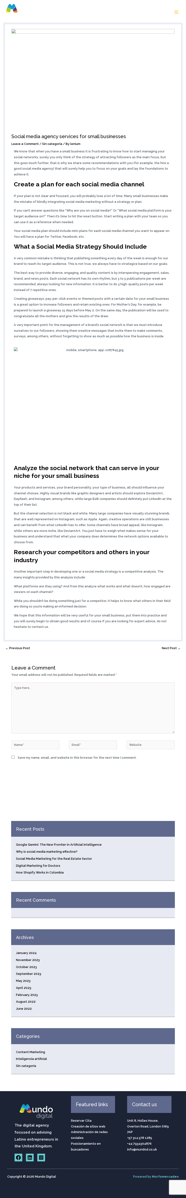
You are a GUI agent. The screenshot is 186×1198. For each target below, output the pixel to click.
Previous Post (17, 648)
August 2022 (26, 1001)
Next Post (171, 648)
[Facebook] (18, 1157)
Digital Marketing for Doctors (38, 865)
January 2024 (26, 953)
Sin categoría (52, 144)
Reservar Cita (81, 1120)
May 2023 (23, 981)
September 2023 (28, 974)
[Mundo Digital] (23, 12)
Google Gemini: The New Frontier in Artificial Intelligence (59, 844)
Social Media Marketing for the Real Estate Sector (54, 858)
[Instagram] (41, 1157)
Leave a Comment (25, 144)
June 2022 (24, 1008)
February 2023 (27, 995)
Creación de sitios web (88, 1126)
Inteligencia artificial (31, 1059)
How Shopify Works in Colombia (40, 872)
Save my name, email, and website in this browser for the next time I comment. (77, 757)
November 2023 (28, 960)
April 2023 (23, 988)
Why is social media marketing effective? (47, 851)
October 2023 (26, 967)
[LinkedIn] (30, 1157)
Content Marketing (30, 1052)
